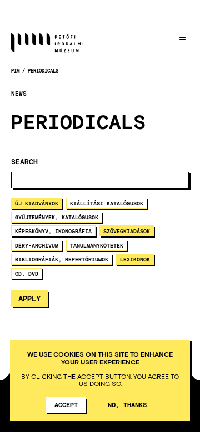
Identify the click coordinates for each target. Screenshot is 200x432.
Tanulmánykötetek (96, 245)
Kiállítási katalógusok (106, 203)
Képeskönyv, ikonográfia (53, 231)
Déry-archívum (36, 245)
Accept (66, 404)
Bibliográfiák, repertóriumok (61, 259)
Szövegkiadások (126, 231)
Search (24, 162)
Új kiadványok (36, 203)
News (19, 93)
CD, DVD (26, 273)
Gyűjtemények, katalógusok (56, 217)
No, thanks (127, 404)
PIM (15, 71)
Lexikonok (135, 259)
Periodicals (43, 71)
